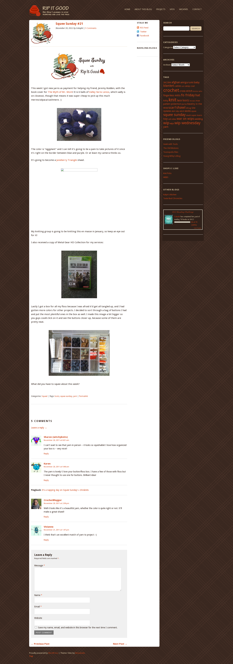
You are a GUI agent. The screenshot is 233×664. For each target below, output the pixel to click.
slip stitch (180, 111)
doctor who (197, 91)
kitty (165, 100)
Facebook (144, 35)
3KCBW (167, 82)
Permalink (83, 396)
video (174, 119)
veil (169, 119)
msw (198, 101)
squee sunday (66, 396)
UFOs (172, 9)
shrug (188, 108)
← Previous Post (40, 644)
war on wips (185, 119)
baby (197, 82)
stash (188, 115)
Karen (47, 463)
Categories (168, 47)
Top (31, 656)
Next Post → (120, 644)
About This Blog (143, 9)
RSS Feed (144, 27)
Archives (183, 9)
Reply (46, 453)
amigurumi (187, 82)
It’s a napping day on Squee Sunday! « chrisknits (65, 490)
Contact (197, 9)
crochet (171, 90)
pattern (166, 104)
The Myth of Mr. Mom (60, 92)
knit (172, 99)
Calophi (177, 216)
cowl (193, 86)
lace (179, 100)
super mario (196, 115)
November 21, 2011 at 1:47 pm (56, 530)
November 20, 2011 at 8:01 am (56, 440)
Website (38, 618)
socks (188, 110)
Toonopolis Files (170, 152)
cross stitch (186, 90)
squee (193, 111)
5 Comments (90, 28)
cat (183, 86)
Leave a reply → (39, 427)
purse (184, 104)
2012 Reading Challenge (183, 211)
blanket (168, 86)
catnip (187, 86)
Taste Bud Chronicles (172, 198)
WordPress (53, 653)
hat (197, 95)
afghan (176, 82)
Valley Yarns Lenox (99, 92)
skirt (173, 111)
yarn (75, 396)
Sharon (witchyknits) (56, 437)
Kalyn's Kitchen (169, 194)
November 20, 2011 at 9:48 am (56, 467)
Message (39, 565)
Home (127, 9)
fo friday (188, 95)
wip (166, 123)
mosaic (192, 101)
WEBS (165, 177)
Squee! (44, 396)
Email (38, 606)
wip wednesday (188, 123)
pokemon (176, 103)
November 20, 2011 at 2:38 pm (56, 503)
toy (165, 118)
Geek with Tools (170, 144)
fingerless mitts (172, 95)
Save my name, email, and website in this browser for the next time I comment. (77, 627)
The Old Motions (170, 148)
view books (197, 228)
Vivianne (48, 526)
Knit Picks (167, 173)
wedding (198, 119)
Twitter (143, 31)
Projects (160, 9)
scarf (172, 107)
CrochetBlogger (53, 500)
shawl (180, 107)
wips (172, 123)
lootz (57, 396)
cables (178, 86)
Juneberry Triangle (66, 160)
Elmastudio (80, 653)
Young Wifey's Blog (171, 156)
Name (38, 595)
